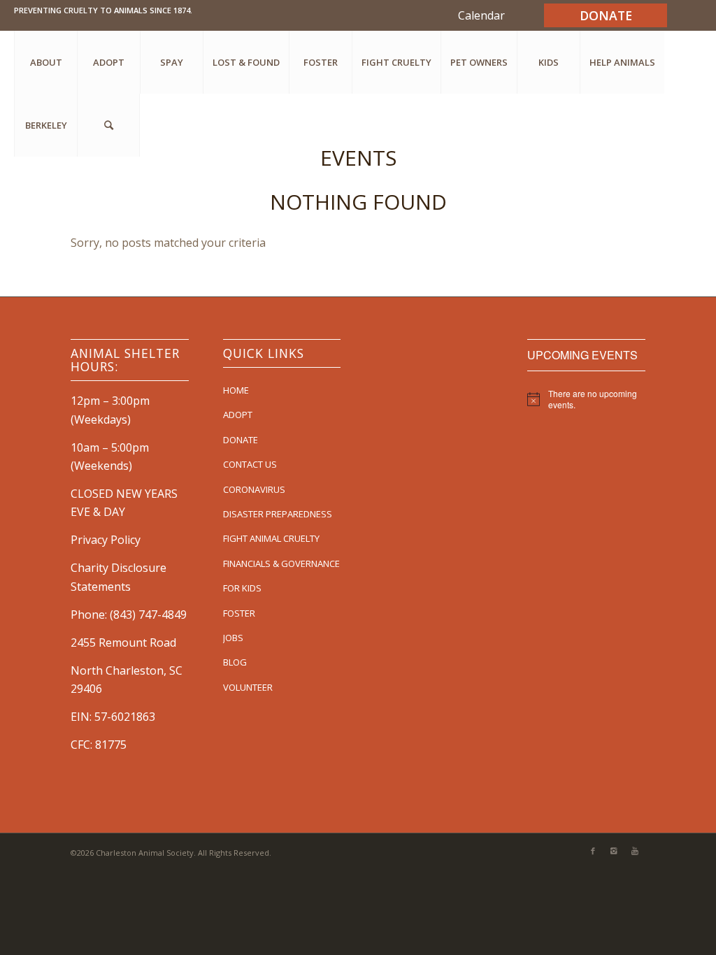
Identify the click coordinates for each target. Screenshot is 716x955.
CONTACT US (250, 464)
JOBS (233, 637)
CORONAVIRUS (254, 489)
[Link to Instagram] (613, 850)
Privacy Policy (106, 539)
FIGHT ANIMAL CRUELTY (271, 538)
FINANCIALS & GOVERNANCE (281, 563)
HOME (236, 390)
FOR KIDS (242, 588)
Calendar (481, 15)
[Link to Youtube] (634, 850)
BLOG (235, 662)
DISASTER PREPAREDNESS (277, 514)
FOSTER (239, 613)
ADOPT (237, 414)
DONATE (240, 439)
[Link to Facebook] (592, 850)
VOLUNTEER (248, 687)
